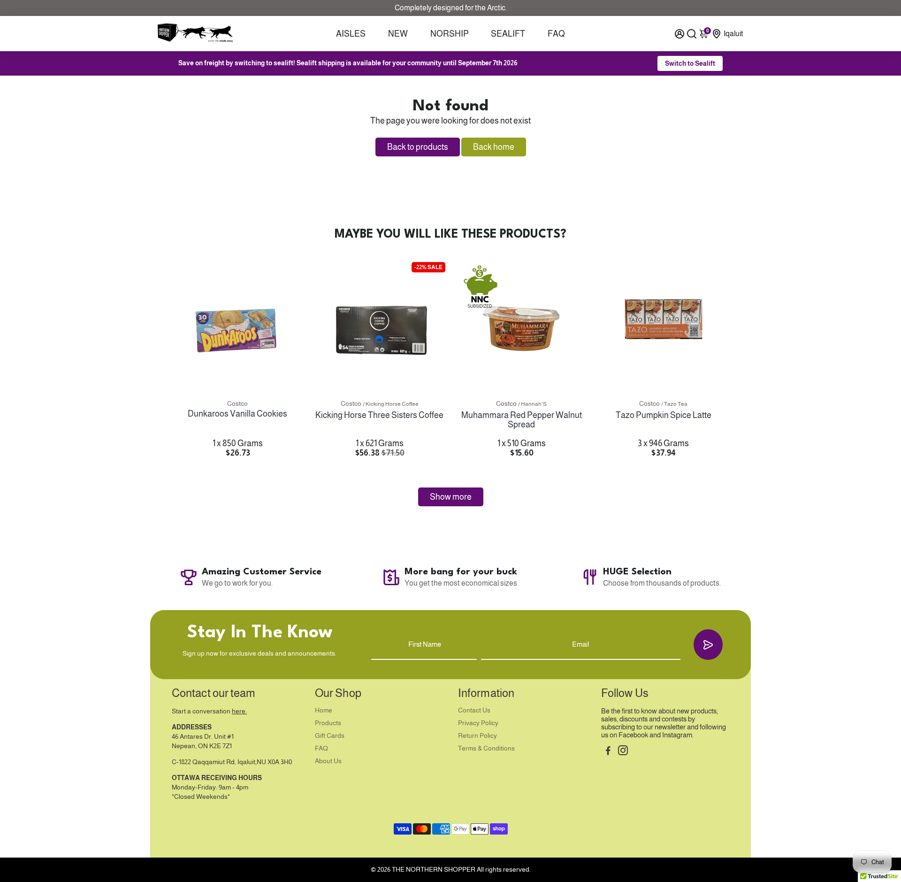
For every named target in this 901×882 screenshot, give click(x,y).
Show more (451, 497)
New (398, 34)
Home (323, 710)
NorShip (449, 34)
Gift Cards (329, 735)
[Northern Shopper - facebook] (608, 752)
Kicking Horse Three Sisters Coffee (379, 415)
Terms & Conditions (486, 748)
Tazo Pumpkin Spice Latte (663, 415)
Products (328, 723)
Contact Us (474, 710)
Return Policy (477, 735)
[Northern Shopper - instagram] (623, 752)
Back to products (417, 147)
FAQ (556, 34)
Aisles (351, 34)
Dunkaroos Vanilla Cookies (237, 413)
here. (239, 711)
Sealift (508, 34)
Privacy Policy (478, 723)
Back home (493, 147)
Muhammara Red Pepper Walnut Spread (521, 419)
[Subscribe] (708, 644)
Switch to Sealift (690, 63)
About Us (328, 761)
